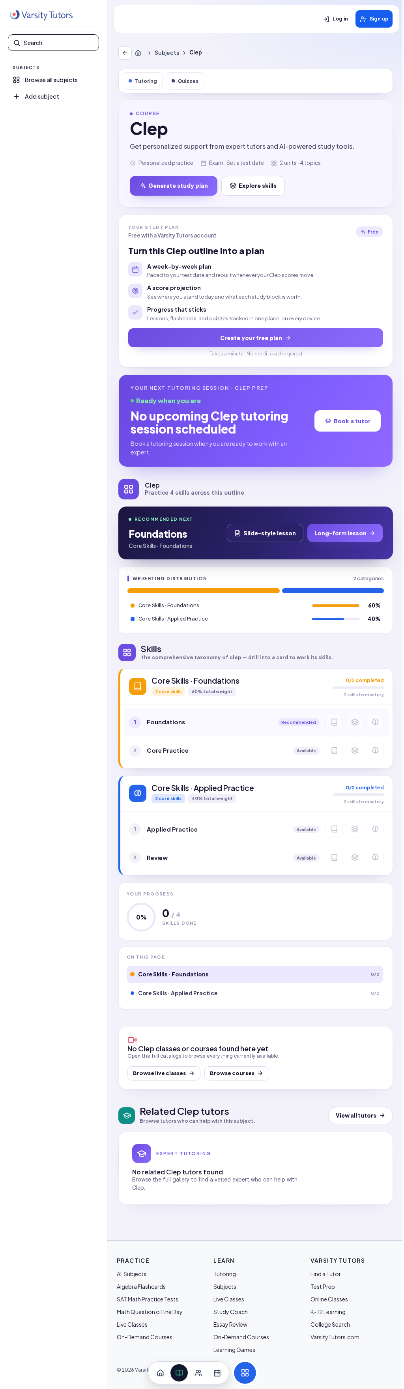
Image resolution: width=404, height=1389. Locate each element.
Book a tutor (352, 420)
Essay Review (230, 1324)
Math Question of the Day (150, 1311)
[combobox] (59, 43)
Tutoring (146, 81)
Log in (340, 19)
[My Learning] (179, 1373)
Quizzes (188, 81)
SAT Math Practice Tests (147, 1299)
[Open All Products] (245, 1373)
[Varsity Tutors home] (41, 15)
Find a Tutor (325, 1273)
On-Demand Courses (144, 1336)
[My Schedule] (217, 1373)
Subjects (167, 52)
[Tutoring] (198, 1373)
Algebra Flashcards (141, 1286)
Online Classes (329, 1299)
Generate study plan (178, 185)
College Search (330, 1324)
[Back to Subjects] (125, 53)
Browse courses (232, 1073)
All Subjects (131, 1273)
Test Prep (322, 1286)
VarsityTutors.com (334, 1336)
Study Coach (230, 1311)
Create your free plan (251, 337)
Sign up (379, 19)
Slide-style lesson (269, 533)
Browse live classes (159, 1073)
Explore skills (258, 185)
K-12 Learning (328, 1311)
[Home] (139, 53)
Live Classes (132, 1324)
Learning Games (234, 1349)
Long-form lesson (340, 533)
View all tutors (356, 1115)
